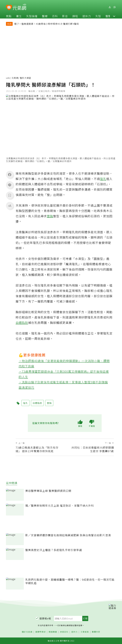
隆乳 (103, 179)
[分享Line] (9, 185)
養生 (19, 16)
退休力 (86, 16)
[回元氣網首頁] (19, 7)
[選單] (114, 7)
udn (8, 77)
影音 (65, 16)
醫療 (45, 16)
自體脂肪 (22, 322)
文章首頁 (84, 632)
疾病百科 (64, 632)
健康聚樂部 (40, 632)
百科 (55, 16)
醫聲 (108, 16)
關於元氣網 (27, 632)
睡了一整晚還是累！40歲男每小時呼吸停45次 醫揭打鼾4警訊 (46, 23)
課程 (75, 16)
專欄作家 (96, 632)
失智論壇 (31, 16)
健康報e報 (45, 618)
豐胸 (50, 216)
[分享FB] (9, 174)
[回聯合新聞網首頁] (9, 8)
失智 (98, 16)
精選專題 (53, 632)
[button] (114, 16)
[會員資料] (109, 7)
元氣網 (15, 77)
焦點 (9, 16)
